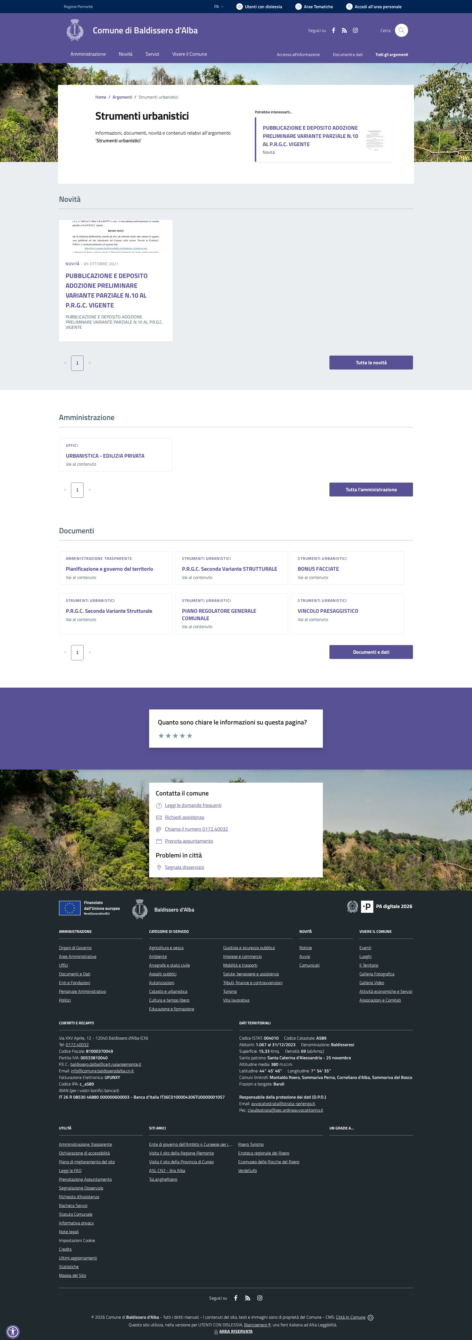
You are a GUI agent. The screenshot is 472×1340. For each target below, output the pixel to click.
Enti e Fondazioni (74, 982)
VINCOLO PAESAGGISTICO (328, 611)
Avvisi (304, 956)
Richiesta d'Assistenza (79, 1196)
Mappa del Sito (72, 1275)
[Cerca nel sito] (401, 30)
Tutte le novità (371, 362)
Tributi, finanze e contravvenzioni (252, 982)
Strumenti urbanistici (206, 558)
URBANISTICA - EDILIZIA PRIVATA (105, 455)
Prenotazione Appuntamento (85, 1179)
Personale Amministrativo (82, 991)
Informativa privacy (76, 1223)
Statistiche (69, 1266)
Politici (65, 1000)
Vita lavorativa (236, 1000)
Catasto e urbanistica (168, 991)
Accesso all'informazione (298, 54)
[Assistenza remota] (370, 1317)
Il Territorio (368, 965)
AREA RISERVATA (236, 1331)
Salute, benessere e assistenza (251, 974)
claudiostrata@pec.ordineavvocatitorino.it (285, 1110)
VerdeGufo (247, 1170)
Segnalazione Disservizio (81, 1188)
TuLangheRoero (163, 1179)
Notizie (305, 947)
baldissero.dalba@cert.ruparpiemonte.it (105, 1064)
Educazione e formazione (171, 1008)
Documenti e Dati (74, 974)
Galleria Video (371, 982)
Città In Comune (350, 1317)
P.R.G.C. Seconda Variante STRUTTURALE (229, 568)
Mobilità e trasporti (240, 965)
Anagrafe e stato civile (169, 965)
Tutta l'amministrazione (371, 489)
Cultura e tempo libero (169, 1000)
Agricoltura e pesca (166, 947)
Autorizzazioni (161, 982)
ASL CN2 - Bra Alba (167, 1170)
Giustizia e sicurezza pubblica (249, 947)
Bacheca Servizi (73, 1205)
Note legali (69, 1231)
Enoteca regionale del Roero (263, 1153)
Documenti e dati (371, 652)
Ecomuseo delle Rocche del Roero (268, 1161)
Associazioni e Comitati (380, 1000)
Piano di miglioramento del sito (87, 1161)
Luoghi (365, 956)
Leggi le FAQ (70, 1170)
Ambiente (158, 956)
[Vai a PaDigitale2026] (379, 906)
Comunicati (309, 965)
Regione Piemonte (78, 6)
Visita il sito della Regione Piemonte (181, 1153)
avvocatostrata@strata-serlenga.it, (283, 1103)
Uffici (72, 445)
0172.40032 (77, 1044)
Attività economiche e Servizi (385, 991)
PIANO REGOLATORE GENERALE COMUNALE (219, 614)
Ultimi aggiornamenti (78, 1258)
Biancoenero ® (257, 1324)
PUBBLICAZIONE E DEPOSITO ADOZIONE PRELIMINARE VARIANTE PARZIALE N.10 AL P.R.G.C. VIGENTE (310, 135)
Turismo (230, 991)
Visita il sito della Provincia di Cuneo (181, 1161)
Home (100, 97)
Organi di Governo (75, 947)
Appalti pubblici (162, 974)
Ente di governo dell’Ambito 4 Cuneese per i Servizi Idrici (199, 1144)
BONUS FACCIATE (318, 568)
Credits (65, 1249)
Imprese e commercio (242, 956)
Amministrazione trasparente (99, 558)
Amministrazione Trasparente (85, 1144)
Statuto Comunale (75, 1214)
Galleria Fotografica (376, 974)
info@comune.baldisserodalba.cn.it (102, 1070)
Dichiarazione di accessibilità (84, 1153)
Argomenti (122, 97)
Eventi (365, 947)
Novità (73, 264)
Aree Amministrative (77, 956)
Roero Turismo (251, 1144)
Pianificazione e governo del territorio (109, 568)
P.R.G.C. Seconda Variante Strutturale (109, 611)
